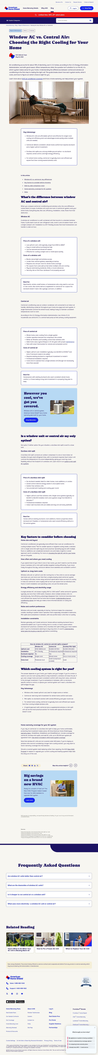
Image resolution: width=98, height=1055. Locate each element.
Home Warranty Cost (12, 1024)
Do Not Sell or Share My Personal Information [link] (30, 1040)
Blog (52, 8)
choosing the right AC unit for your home (61, 553)
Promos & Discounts (12, 1031)
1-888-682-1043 (19, 983)
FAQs (26, 192)
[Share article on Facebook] (32, 765)
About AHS (31, 1009)
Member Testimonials (34, 1012)
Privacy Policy (48, 1040)
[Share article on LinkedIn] (35, 765)
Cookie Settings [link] (10, 1040)
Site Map (30, 1027)
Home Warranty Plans (13, 1009)
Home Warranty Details (30, 8)
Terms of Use (57, 1040)
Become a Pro (59, 2)
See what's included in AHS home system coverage (48, 737)
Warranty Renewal (11, 1027)
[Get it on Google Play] (20, 1002)
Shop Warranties (31, 420)
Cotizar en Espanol (88, 2)
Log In (74, 8)
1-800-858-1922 (21, 988)
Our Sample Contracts (12, 1016)
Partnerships (53, 1027)
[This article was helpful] (71, 766)
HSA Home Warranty (79, 1017)
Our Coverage (10, 1020)
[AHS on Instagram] (17, 994)
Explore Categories (14, 20)
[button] (81, 1038)
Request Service (77, 2)
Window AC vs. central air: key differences (38, 179)
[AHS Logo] (12, 8)
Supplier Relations (55, 1024)
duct (60, 307)
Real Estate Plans (11, 1012)
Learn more (29, 800)
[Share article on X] (37, 765)
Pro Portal (52, 1020)
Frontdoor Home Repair (80, 1013)
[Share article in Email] (29, 765)
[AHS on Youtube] (22, 994)
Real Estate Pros (54, 1016)
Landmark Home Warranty (80, 1021)
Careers (30, 1016)
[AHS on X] (7, 994)
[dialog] (81, 1039)
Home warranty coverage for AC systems (37, 189)
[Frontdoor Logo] (14, 977)
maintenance (70, 342)
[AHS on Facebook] (12, 994)
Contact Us (68, 2)
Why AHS (44, 8)
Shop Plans (88, 8)
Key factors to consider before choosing (37, 182)
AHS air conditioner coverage (32, 79)
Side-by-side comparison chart (34, 186)
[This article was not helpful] (75, 766)
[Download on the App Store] (10, 1002)
